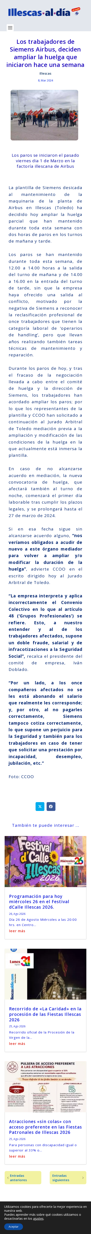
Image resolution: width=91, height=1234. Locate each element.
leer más (17, 930)
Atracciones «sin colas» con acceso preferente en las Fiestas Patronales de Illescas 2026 (45, 1127)
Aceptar (14, 1226)
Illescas (45, 73)
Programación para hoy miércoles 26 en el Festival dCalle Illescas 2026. (39, 901)
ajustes (38, 1219)
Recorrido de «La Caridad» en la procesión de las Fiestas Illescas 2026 (45, 1014)
